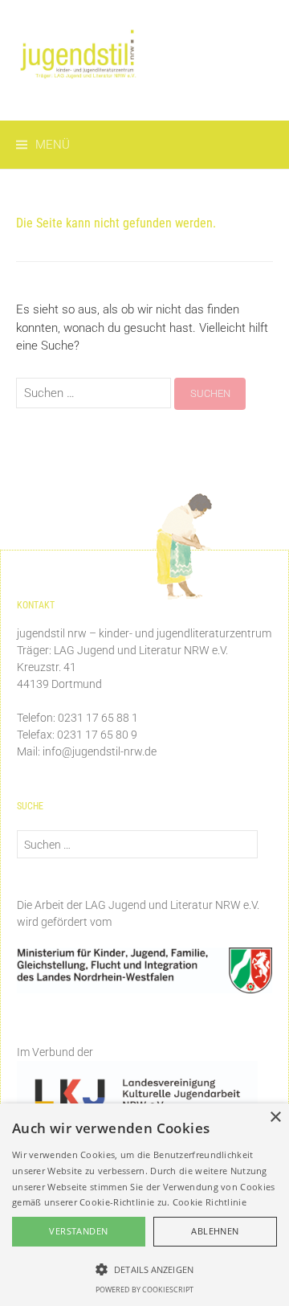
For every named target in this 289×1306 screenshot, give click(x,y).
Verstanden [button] (78, 1231)
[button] (144, 1269)
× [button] (275, 1118)
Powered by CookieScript (144, 1289)
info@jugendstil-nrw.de (100, 751)
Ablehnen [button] (214, 1231)
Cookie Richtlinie (209, 1202)
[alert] (144, 1204)
